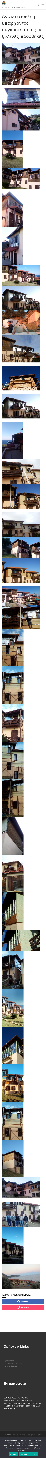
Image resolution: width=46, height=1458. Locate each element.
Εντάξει (13, 1454)
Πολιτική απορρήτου (28, 1454)
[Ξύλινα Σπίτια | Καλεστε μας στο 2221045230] (4, 3)
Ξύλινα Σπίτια (18, 1435)
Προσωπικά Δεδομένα (13, 1363)
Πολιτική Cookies (10, 1366)
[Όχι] (43, 1447)
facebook (24, 1301)
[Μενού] (42, 4)
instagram (25, 1307)
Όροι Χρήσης (9, 1360)
